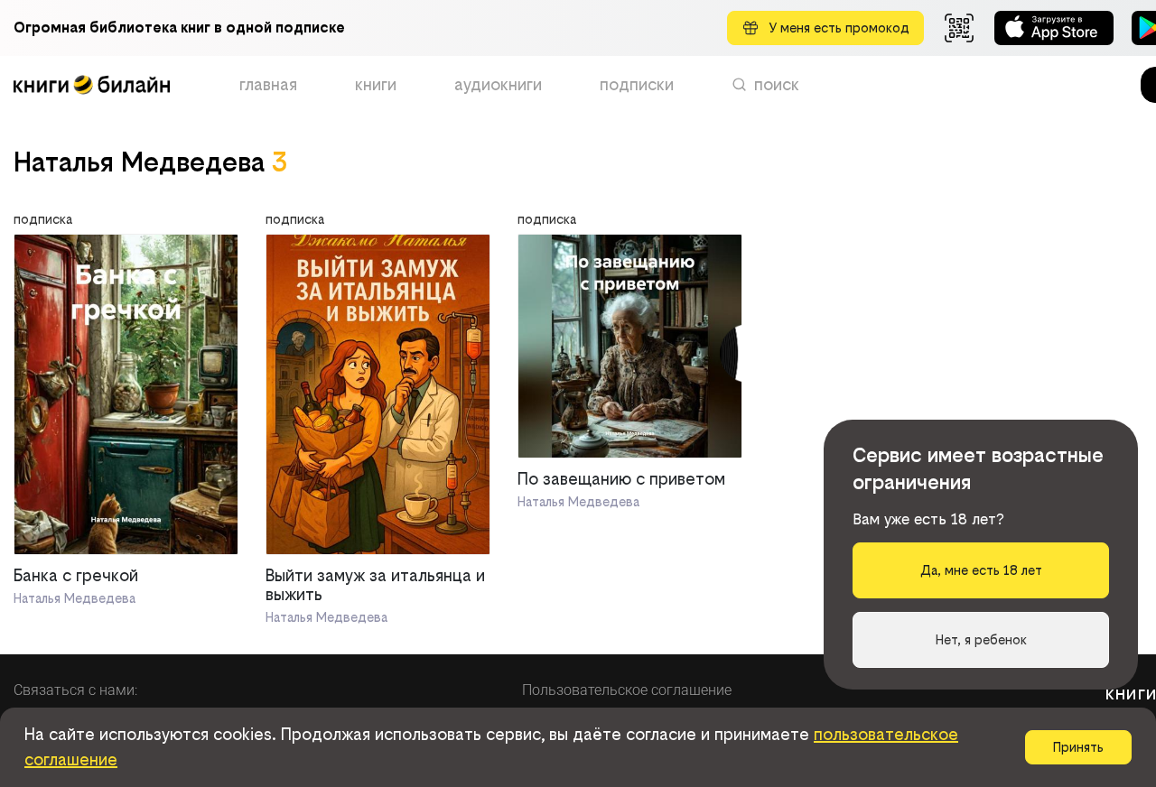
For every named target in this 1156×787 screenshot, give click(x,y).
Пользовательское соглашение (627, 690)
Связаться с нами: (75, 690)
